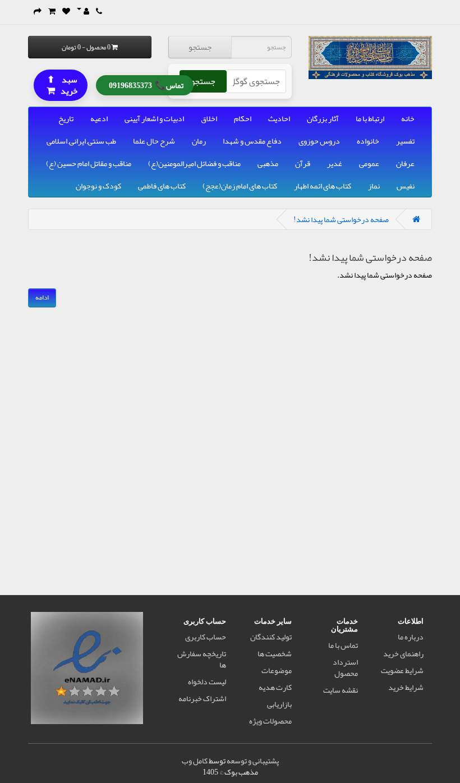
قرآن (302, 163)
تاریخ (65, 118)
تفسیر (405, 141)
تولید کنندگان (271, 636)
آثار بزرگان (323, 118)
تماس (146, 85)
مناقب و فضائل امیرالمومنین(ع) (194, 163)
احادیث (279, 118)
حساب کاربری (205, 636)
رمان (199, 141)
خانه (408, 118)
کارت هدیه (275, 687)
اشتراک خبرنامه (202, 698)
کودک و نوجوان (98, 186)
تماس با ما (343, 645)
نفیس (406, 186)
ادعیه (99, 118)
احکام (242, 118)
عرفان (405, 163)
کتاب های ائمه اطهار (322, 186)
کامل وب (195, 760)
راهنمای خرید (403, 653)
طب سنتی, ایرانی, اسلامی (81, 141)
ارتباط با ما (370, 118)
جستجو (199, 47)
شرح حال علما (154, 141)
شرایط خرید (406, 687)
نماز (374, 186)
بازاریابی (279, 704)
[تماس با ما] (99, 11)
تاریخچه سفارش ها (201, 659)
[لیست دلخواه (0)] (66, 11)
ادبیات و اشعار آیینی (154, 118)
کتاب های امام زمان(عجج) (240, 186)
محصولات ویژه (270, 721)
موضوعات (276, 670)
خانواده (368, 141)
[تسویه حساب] (38, 11)
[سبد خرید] (52, 11)
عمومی (369, 163)
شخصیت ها (274, 653)
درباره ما (411, 636)
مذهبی (267, 163)
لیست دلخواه (207, 681)
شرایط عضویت (402, 670)
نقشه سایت (340, 690)
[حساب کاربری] (83, 11)
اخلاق (209, 118)
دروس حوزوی (319, 141)
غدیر (334, 163)
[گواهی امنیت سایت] (87, 670)
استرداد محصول (345, 667)
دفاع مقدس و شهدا (252, 141)
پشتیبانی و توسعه (253, 760)
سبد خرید (62, 84)
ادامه (42, 297)
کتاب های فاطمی (162, 186)
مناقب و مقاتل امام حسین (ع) (88, 163)
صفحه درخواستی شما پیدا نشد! (341, 219)
